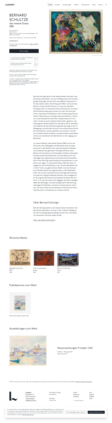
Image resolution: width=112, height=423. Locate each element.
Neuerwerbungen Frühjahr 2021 (19, 316)
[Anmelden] (35, 58)
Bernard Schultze (16, 268)
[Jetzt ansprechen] (35, 64)
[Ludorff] (10, 5)
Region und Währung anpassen (84, 381)
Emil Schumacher (39, 268)
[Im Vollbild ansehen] (100, 11)
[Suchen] (106, 5)
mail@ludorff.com (30, 400)
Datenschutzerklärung (28, 414)
